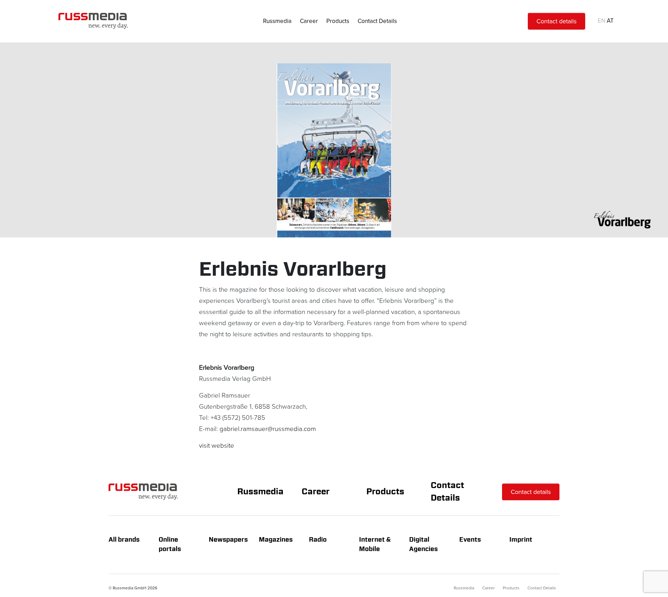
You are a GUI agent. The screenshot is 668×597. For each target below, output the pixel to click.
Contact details (556, 21)
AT (610, 20)
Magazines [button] (276, 540)
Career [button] (309, 21)
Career (315, 492)
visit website (216, 446)
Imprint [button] (520, 540)
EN (601, 20)
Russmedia (260, 492)
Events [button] (470, 540)
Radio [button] (318, 540)
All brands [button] (124, 540)
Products (337, 21)
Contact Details (377, 21)
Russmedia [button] (277, 21)
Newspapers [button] (228, 540)
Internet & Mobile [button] (375, 544)
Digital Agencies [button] (423, 544)
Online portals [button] (170, 544)
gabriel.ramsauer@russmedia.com (268, 429)
